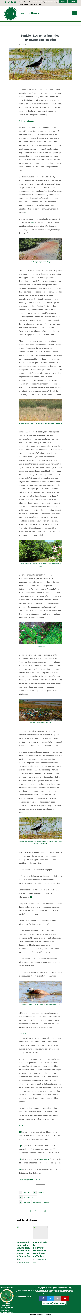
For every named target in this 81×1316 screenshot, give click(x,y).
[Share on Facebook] (31, 1211)
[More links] (45, 13)
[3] (46, 844)
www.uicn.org (44, 1159)
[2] (32, 222)
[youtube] (15, 2)
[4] (31, 897)
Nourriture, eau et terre (30, 1197)
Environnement (37, 1202)
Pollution (46, 1202)
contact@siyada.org (54, 1303)
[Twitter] (8, 2)
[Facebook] (5, 2)
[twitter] (50, 1298)
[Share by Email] (45, 1211)
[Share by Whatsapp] (40, 1211)
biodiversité (27, 1202)
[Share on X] (36, 1211)
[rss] (57, 1298)
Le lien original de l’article (29, 1179)
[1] (26, 212)
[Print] (50, 1211)
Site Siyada (27, 1192)
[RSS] (12, 2)
